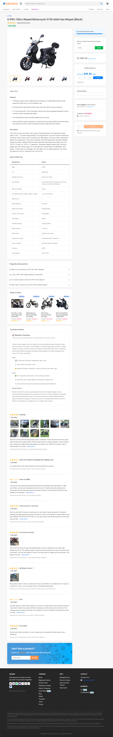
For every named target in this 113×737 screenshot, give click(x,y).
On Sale (25, 9)
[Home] (10, 3)
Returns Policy (43, 683)
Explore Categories (44, 688)
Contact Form (85, 677)
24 (90, 77)
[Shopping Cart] (107, 3)
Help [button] (107, 9)
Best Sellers (16, 9)
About (40, 677)
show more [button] (30, 446)
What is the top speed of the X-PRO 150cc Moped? (27, 269)
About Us (100, 9)
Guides (41, 696)
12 (84, 77)
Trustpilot (42, 699)
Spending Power (65, 677)
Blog (40, 693)
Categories (6, 9)
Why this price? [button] (92, 58)
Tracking (91, 9)
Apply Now (34, 9)
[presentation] (68, 306)
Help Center (63, 688)
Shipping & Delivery (44, 680)
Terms (41, 702)
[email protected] (88, 680)
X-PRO (9, 16)
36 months (98, 77)
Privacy (41, 704)
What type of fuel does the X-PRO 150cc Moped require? (29, 285)
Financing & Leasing (45, 685)
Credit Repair (43, 691)
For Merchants (85, 692)
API (82, 690)
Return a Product (65, 680)
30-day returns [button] (85, 106)
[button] (21, 3)
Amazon (22, 653)
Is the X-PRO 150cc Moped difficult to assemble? (27, 274)
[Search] (101, 3)
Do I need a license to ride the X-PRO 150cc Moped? (28, 280)
